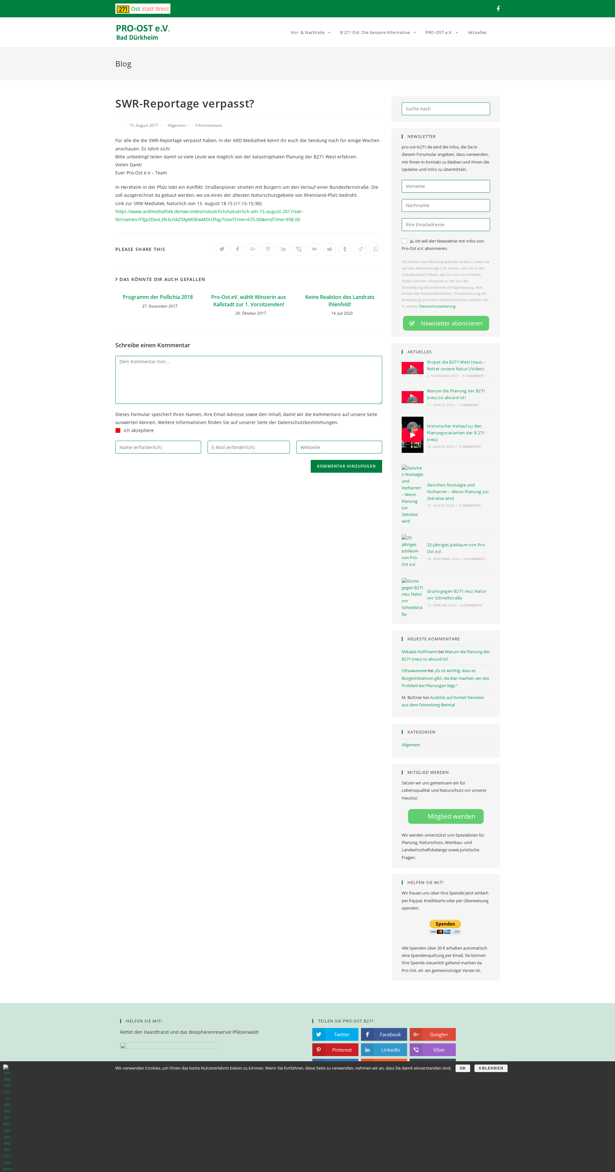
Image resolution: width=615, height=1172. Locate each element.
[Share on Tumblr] (345, 249)
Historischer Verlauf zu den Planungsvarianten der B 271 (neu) (456, 432)
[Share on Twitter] (222, 249)
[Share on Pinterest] (268, 249)
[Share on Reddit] (329, 249)
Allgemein (177, 125)
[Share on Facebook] (237, 249)
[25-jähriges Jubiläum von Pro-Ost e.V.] (412, 551)
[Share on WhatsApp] (375, 249)
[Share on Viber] (298, 249)
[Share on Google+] (252, 249)
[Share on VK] (314, 249)
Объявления (414, 670)
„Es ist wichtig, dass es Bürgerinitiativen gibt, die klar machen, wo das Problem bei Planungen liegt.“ (445, 678)
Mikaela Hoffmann (419, 651)
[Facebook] (497, 8)
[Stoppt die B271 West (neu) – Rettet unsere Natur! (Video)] (412, 368)
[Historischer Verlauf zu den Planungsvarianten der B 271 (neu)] (412, 436)
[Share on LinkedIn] (283, 249)
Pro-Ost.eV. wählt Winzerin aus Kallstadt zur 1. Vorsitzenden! (248, 300)
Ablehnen (491, 1068)
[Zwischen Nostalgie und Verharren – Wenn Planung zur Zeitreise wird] (412, 495)
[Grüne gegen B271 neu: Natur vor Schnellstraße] (412, 598)
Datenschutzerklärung (437, 306)
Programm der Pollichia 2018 (158, 297)
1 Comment (469, 405)
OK (463, 1068)
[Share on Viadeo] (360, 249)
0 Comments (473, 375)
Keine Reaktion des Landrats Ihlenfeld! (339, 300)
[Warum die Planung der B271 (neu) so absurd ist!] (412, 397)
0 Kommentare (208, 125)
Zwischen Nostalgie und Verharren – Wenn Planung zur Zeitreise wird (458, 491)
